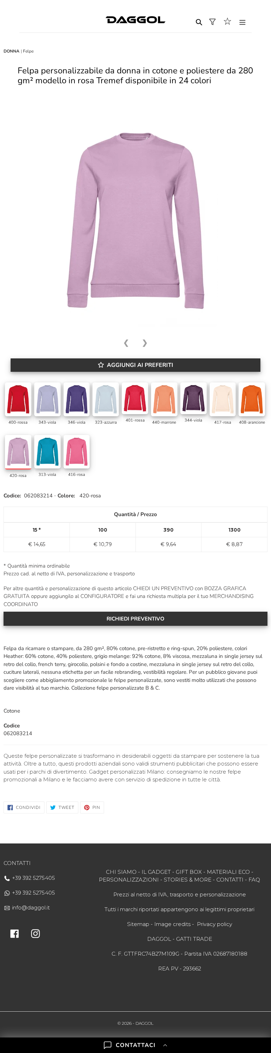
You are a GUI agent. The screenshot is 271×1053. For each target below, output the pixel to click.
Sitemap (138, 924)
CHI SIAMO (121, 872)
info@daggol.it (30, 907)
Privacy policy (214, 924)
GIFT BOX (189, 872)
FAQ (254, 879)
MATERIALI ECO (228, 872)
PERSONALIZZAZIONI (129, 879)
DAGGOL (144, 1023)
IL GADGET (156, 872)
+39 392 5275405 (33, 878)
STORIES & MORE (187, 879)
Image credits (172, 924)
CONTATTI (229, 879)
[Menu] (242, 21)
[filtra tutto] (212, 21)
